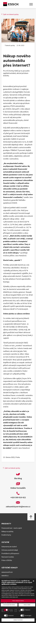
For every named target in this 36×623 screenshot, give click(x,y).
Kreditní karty (6, 535)
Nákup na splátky (7, 531)
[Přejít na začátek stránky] (30, 517)
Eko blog (18, 478)
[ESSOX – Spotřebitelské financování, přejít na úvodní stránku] (11, 4)
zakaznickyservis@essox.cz (18, 506)
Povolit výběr (27, 604)
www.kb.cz (5, 575)
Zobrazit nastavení (18, 620)
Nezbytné (10, 610)
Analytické (10, 615)
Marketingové (28, 615)
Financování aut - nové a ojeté (12, 528)
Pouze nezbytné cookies (9, 604)
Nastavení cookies (8, 557)
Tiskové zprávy (10, 45)
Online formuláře (18, 488)
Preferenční (27, 610)
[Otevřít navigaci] (31, 4)
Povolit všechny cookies (18, 600)
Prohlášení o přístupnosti (10, 553)
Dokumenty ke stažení (9, 546)
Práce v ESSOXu (7, 560)
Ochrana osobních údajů (10, 550)
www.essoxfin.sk (7, 572)
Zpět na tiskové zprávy (10, 14)
